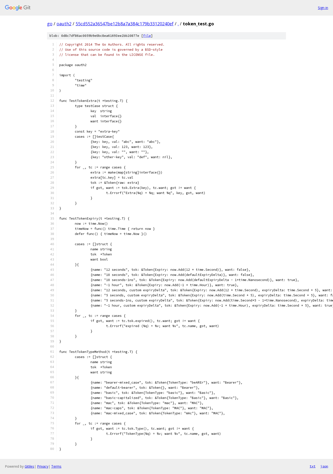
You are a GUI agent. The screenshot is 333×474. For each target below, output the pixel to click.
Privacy (42, 466)
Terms (56, 466)
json (324, 466)
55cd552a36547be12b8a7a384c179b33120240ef (125, 24)
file (147, 36)
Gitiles (29, 466)
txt (312, 466)
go (49, 24)
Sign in (323, 7)
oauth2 (64, 24)
